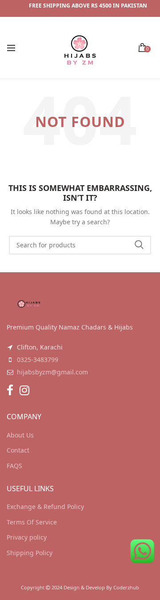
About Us (20, 435)
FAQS (14, 465)
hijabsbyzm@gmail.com (52, 372)
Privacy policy (27, 537)
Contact (18, 450)
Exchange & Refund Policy (45, 506)
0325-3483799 (37, 359)
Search (139, 245)
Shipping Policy (29, 552)
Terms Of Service (32, 522)
